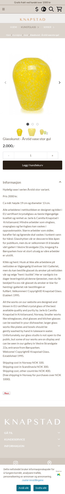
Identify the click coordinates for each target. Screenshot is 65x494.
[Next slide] (59, 82)
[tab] (27, 124)
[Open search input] (51, 9)
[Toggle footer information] (59, 432)
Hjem (8, 35)
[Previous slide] (5, 82)
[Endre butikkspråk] (43, 9)
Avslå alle (24, 488)
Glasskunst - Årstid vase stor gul (44, 35)
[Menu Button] (3, 9)
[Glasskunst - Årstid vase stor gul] (32, 83)
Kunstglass (17, 35)
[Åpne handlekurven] (59, 9)
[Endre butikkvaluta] (37, 9)
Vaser (26, 35)
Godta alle (41, 488)
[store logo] (32, 19)
